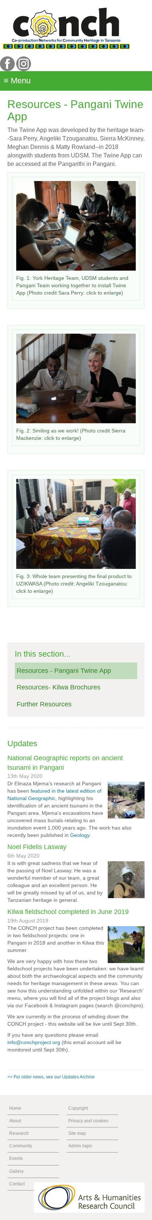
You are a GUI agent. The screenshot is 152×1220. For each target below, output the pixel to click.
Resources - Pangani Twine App (64, 670)
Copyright (78, 1108)
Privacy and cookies (88, 1120)
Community (20, 1145)
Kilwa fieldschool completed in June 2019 (68, 911)
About (15, 1120)
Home (15, 1108)
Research (19, 1133)
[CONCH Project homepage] (66, 28)
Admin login (80, 1145)
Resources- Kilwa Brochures (58, 687)
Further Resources (44, 704)
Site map (77, 1133)
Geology (79, 835)
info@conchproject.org (33, 1042)
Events (16, 1158)
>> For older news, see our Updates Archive (51, 1077)
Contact (17, 1183)
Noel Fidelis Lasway (36, 847)
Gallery (16, 1171)
